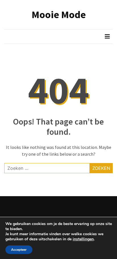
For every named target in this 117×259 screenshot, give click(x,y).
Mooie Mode (59, 14)
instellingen (83, 239)
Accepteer (19, 249)
